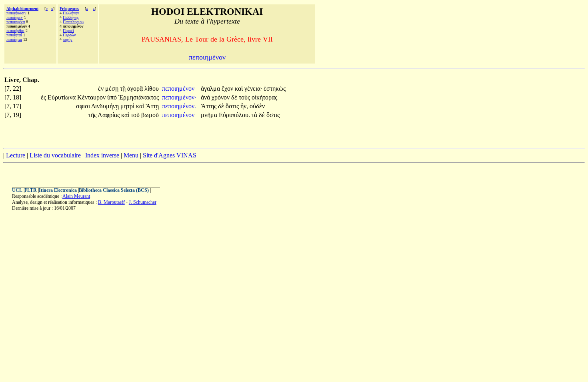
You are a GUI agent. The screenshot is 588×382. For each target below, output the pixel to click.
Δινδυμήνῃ (105, 106)
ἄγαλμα (211, 88)
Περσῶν (69, 35)
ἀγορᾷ (135, 88)
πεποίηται (14, 39)
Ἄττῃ (152, 106)
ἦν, (244, 106)
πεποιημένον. (179, 106)
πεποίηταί (14, 35)
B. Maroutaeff (111, 202)
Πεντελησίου (73, 22)
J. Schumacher (142, 202)
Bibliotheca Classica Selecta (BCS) (114, 190)
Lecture (15, 155)
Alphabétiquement (22, 8)
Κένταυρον (92, 97)
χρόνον (221, 97)
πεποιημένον (179, 88)
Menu (131, 155)
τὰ (255, 114)
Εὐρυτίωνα (62, 97)
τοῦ (136, 114)
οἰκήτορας (264, 97)
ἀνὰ (206, 97)
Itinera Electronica (58, 190)
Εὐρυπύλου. (234, 114)
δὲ (235, 97)
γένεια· (253, 88)
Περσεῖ (68, 30)
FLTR (30, 190)
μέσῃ (112, 88)
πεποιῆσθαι (15, 30)
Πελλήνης (71, 17)
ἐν (101, 88)
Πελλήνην (71, 13)
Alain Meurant (76, 196)
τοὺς (245, 97)
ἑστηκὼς (275, 88)
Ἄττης (209, 106)
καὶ (239, 88)
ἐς (44, 97)
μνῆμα (210, 114)
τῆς (93, 114)
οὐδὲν (257, 106)
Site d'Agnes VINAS (169, 155)
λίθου (151, 88)
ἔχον (228, 88)
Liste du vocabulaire (55, 155)
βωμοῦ (150, 114)
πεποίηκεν (14, 17)
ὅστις (233, 106)
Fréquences (69, 8)
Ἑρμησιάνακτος (138, 97)
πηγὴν (67, 39)
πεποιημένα (15, 22)
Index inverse (102, 155)
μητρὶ (128, 106)
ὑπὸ (112, 97)
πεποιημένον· (179, 97)
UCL (17, 190)
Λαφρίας (109, 114)
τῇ (123, 88)
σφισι (83, 106)
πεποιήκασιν (16, 13)
